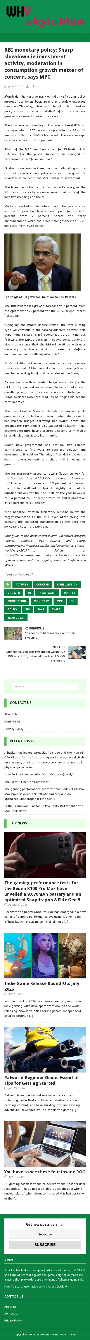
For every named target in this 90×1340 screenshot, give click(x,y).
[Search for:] (45, 686)
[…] (66, 921)
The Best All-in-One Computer (26, 781)
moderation (17, 601)
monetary (41, 601)
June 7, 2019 (15, 86)
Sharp (56, 609)
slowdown (16, 618)
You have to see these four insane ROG (45, 1171)
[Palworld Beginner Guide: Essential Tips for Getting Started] (45, 1070)
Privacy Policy (13, 728)
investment (47, 593)
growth (14, 593)
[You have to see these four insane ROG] (45, 1164)
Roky (33, 86)
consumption (67, 584)
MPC (60, 601)
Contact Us (12, 721)
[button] (84, 37)
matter (69, 593)
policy (12, 609)
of (72, 601)
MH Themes (69, 1334)
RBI (27, 609)
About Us (10, 714)
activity (22, 584)
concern (42, 584)
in (29, 593)
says (41, 609)
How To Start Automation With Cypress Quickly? (39, 774)
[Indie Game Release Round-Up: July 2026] (45, 976)
